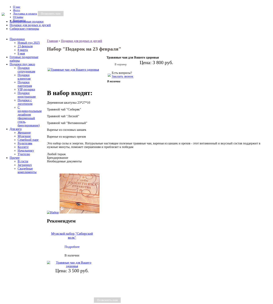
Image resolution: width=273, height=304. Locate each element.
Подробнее (72, 246)
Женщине (24, 132)
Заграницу (25, 165)
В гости (23, 161)
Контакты (19, 20)
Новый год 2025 (29, 42)
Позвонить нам (51, 13)
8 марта (23, 50)
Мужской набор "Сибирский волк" (72, 235)
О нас (16, 6)
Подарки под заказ (22, 64)
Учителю (24, 154)
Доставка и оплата (25, 13)
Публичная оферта (81, 300)
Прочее (15, 157)
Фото (16, 10)
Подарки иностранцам (27, 94)
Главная (52, 41)
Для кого (16, 129)
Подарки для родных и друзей (81, 41)
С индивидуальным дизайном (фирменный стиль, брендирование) (30, 116)
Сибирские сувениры (24, 28)
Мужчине (24, 136)
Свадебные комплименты (27, 170)
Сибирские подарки (48, 300)
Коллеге (23, 147)
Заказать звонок (122, 76)
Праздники (17, 39)
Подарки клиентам (24, 76)
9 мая (21, 53)
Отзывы (18, 17)
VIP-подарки (26, 89)
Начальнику (26, 150)
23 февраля (25, 46)
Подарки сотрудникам (26, 69)
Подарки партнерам (25, 83)
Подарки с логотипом (25, 101)
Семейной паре (28, 139)
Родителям (25, 143)
